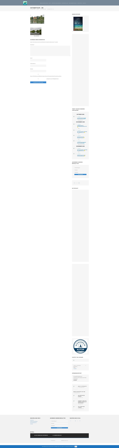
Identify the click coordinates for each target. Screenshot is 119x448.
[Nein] (117, 446)
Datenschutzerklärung (33, 421)
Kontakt (31, 423)
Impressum (32, 420)
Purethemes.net (58, 440)
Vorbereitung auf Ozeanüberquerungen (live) (82, 126)
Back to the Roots (82, 386)
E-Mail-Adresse (33, 63)
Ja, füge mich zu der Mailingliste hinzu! (52, 78)
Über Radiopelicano (33, 422)
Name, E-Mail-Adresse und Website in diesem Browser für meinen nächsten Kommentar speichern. (45, 76)
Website (31, 68)
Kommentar (32, 44)
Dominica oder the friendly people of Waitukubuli (82, 401)
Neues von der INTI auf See (79, 391)
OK (75, 446)
